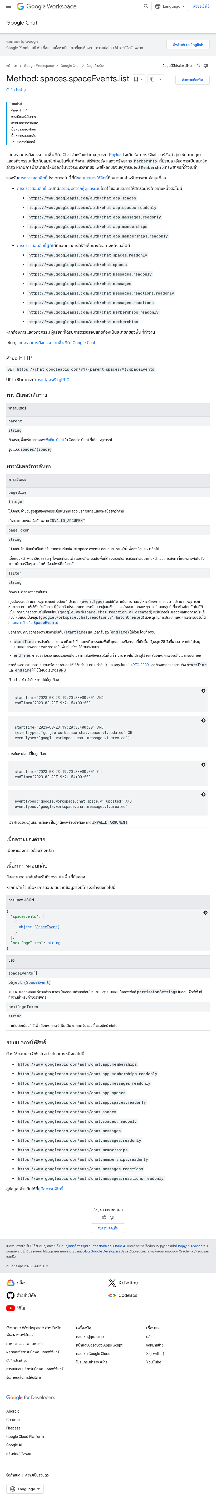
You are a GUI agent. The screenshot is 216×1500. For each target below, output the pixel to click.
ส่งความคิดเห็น (192, 79)
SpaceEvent (46, 926)
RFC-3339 (140, 665)
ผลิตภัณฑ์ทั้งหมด (18, 1453)
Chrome (13, 1420)
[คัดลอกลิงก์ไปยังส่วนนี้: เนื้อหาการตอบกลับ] (52, 866)
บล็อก (150, 1337)
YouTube (153, 1362)
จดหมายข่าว (154, 1345)
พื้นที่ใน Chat (54, 440)
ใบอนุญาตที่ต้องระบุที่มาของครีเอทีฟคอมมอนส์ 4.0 (92, 1246)
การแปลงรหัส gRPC (52, 379)
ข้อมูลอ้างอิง (95, 66)
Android (12, 1411)
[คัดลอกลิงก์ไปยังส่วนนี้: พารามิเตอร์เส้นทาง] (52, 395)
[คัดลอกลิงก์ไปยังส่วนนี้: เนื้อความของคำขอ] (50, 840)
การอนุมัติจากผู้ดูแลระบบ (80, 188)
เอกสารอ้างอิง (35, 623)
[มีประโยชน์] (198, 66)
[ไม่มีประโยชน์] (206, 66)
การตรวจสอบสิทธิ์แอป (35, 188)
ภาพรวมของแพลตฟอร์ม (24, 1343)
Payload (116, 154)
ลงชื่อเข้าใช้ (201, 6)
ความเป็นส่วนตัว (37, 1475)
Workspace (62, 6)
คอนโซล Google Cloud (93, 1354)
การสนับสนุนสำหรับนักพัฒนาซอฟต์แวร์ (34, 1369)
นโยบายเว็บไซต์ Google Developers (94, 1251)
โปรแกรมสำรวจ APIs (91, 1362)
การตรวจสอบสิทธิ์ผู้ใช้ (35, 245)
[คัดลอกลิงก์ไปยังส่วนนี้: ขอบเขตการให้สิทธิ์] (51, 1043)
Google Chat (21, 23)
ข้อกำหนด (13, 1475)
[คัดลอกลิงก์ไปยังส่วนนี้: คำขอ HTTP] (37, 358)
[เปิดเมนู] (8, 6)
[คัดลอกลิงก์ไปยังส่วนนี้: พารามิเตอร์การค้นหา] (56, 467)
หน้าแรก (11, 66)
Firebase (13, 1428)
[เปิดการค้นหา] (146, 6)
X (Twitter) (155, 1354)
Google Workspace (39, 66)
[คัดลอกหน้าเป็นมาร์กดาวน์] (152, 79)
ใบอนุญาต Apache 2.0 (192, 1246)
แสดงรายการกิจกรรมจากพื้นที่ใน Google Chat (55, 342)
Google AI (14, 1445)
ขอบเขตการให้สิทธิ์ (92, 177)
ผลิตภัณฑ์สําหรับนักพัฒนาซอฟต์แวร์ (32, 1352)
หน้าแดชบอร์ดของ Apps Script (99, 1345)
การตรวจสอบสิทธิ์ (32, 177)
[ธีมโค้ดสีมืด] (203, 691)
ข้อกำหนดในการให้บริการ (24, 1377)
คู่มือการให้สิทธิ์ (50, 1188)
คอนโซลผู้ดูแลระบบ (90, 1337)
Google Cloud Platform (25, 1436)
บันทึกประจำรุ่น (16, 90)
